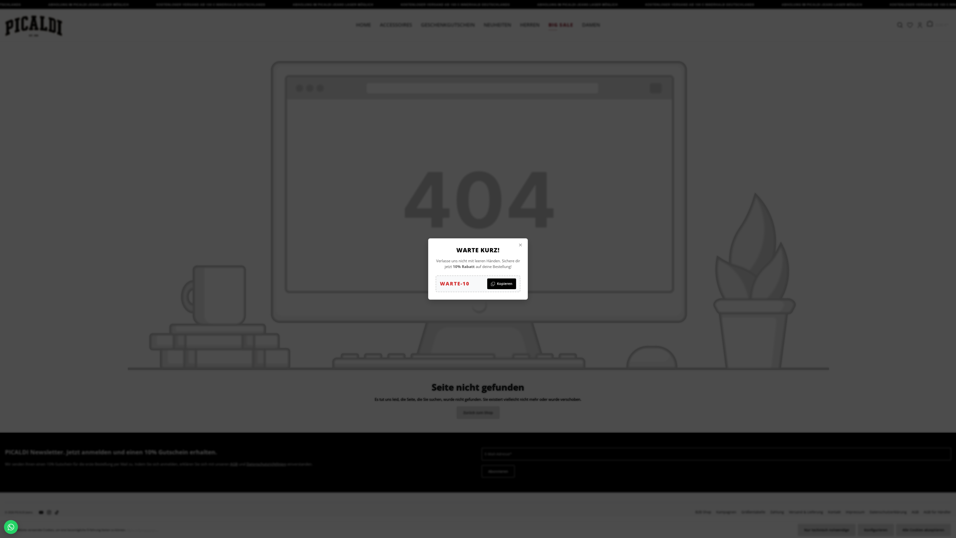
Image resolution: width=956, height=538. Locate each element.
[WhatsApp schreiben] (11, 527)
